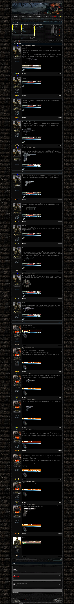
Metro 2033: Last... (15, 26)
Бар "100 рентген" (37, 31)
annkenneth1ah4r (23, 37)
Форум (13, 558)
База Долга (21, 558)
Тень (59, 26)
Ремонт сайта (24, 32)
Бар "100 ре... (15, 30)
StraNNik (14, 569)
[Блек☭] (60, 575)
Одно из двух (24, 31)
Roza (14, 584)
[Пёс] (60, 582)
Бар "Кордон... (15, 32)
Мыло (59, 28)
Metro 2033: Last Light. (38, 27)
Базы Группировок (16, 558)
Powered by (12, 603)
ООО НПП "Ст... (15, 25)
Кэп (59, 29)
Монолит (14, 29)
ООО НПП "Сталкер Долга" (39, 26)
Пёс (59, 35)
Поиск (59, 21)
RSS (61, 21)
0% (18, 390)
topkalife (22, 38)
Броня (60, 33)
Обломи (14, 31)
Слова (14, 28)
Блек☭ (14, 575)
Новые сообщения (46, 21)
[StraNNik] (60, 569)
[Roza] (60, 584)
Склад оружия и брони (26, 558)
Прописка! (14, 27)
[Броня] (60, 577)
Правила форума (55, 21)
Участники (51, 21)
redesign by (16, 603)
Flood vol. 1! (23, 25)
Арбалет (60, 27)
